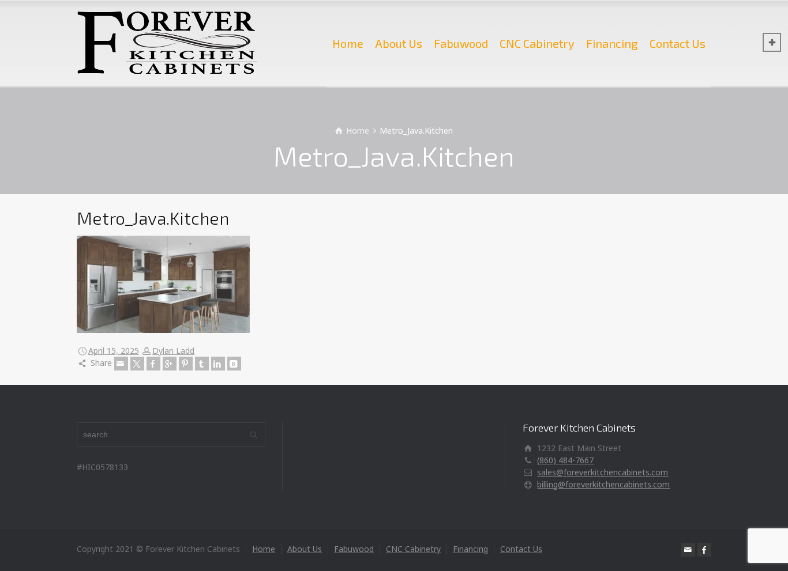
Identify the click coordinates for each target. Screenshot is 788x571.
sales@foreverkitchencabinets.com (602, 472)
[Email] (121, 363)
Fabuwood (461, 43)
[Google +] (170, 363)
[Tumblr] (202, 363)
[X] (137, 363)
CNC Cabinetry (537, 43)
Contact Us (678, 43)
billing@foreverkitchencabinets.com (603, 484)
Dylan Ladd (173, 350)
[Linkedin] (218, 363)
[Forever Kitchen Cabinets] (167, 43)
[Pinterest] (186, 363)
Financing (612, 43)
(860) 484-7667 (565, 460)
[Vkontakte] (234, 363)
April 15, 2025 (113, 350)
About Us (398, 43)
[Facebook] (153, 363)
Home (347, 43)
